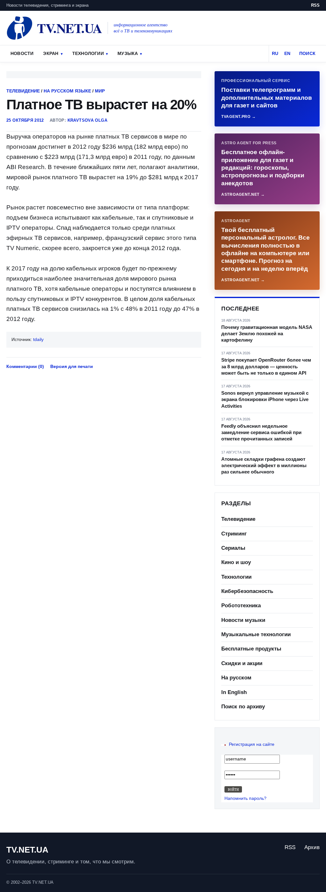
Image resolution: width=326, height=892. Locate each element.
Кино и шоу (236, 562)
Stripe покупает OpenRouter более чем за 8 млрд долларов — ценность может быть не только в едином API (266, 366)
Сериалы (233, 548)
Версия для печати (71, 366)
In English (234, 692)
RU (275, 53)
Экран (50, 53)
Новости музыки (243, 620)
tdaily (38, 339)
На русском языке (67, 90)
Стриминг (234, 534)
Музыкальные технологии (256, 634)
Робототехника (241, 606)
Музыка (127, 53)
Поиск (307, 53)
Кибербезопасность (247, 591)
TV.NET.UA (27, 850)
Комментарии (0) (25, 366)
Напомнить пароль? (245, 798)
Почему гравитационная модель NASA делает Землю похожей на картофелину (266, 333)
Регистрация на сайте (251, 744)
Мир (100, 90)
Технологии (88, 53)
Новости (22, 53)
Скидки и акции (241, 663)
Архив (312, 847)
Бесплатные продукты (251, 649)
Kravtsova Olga (87, 120)
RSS (315, 5)
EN (287, 53)
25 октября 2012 (25, 120)
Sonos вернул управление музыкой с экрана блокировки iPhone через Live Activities (264, 399)
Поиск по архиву (243, 707)
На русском (236, 678)
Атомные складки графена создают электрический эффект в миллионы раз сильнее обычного (264, 465)
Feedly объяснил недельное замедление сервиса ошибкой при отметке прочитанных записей (261, 432)
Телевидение (23, 90)
